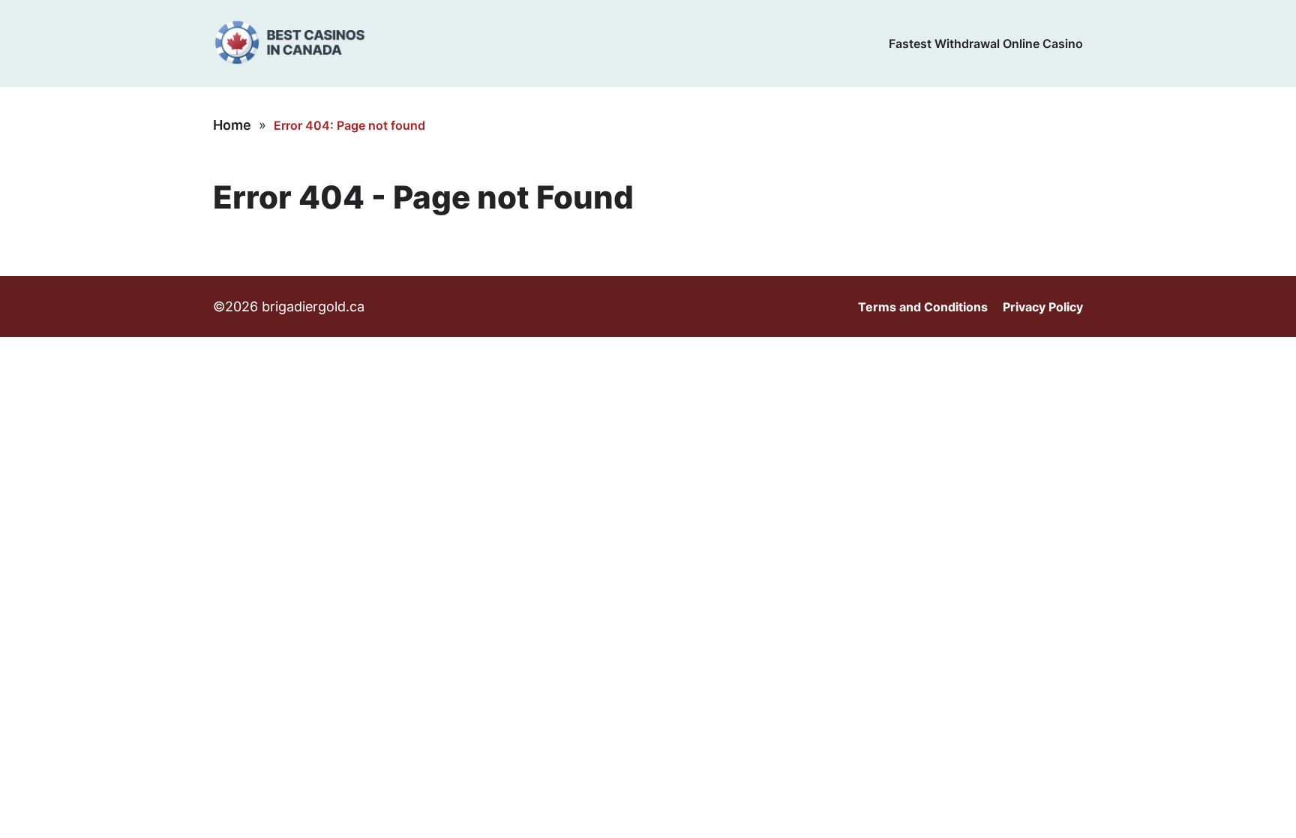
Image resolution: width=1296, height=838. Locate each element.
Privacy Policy (1043, 306)
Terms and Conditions (923, 306)
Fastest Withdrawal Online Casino (986, 43)
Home (232, 125)
